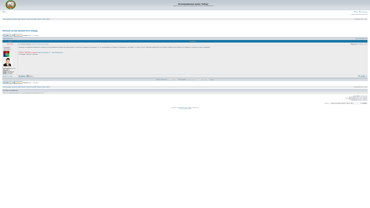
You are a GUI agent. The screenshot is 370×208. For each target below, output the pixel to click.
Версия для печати (8, 38)
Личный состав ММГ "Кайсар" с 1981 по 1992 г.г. (38, 19)
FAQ (356, 12)
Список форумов (7, 19)
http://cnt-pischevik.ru (44, 52)
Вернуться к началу (8, 76)
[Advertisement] (185, 25)
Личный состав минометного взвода (20, 31)
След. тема (364, 38)
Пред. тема (358, 38)
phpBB (182, 107)
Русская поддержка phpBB (185, 108)
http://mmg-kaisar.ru (57, 52)
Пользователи (363, 12)
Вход (5, 12)
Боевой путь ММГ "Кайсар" (18, 19)
